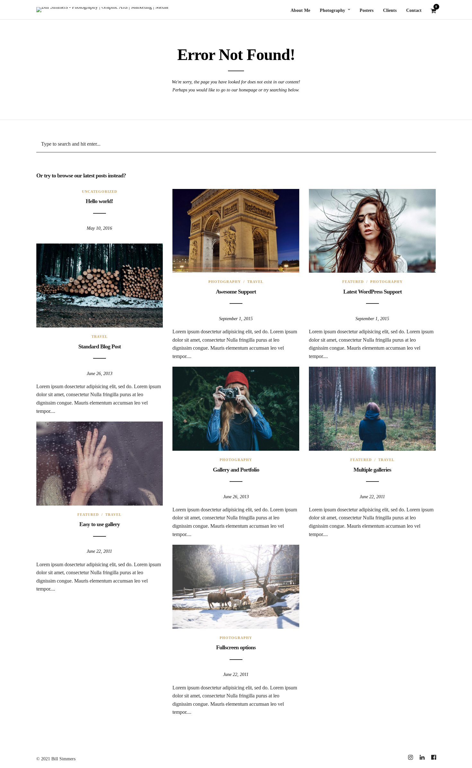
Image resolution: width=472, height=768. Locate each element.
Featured (353, 282)
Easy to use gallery (99, 524)
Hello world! (99, 201)
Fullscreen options (236, 647)
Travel (255, 282)
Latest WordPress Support (372, 291)
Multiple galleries (372, 469)
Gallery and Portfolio (236, 469)
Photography (224, 282)
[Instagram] (410, 757)
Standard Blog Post (99, 346)
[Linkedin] (421, 757)
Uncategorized (99, 191)
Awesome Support (236, 291)
